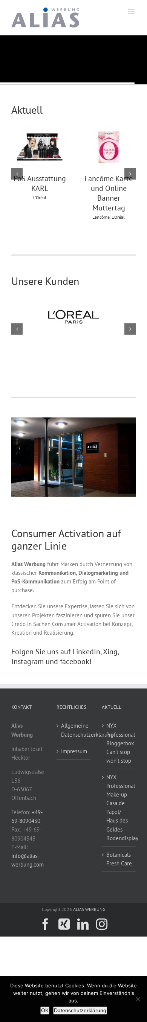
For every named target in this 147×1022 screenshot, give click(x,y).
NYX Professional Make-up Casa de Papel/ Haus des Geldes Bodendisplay (119, 808)
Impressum (74, 751)
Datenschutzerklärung (80, 1010)
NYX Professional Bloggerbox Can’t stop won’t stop (119, 743)
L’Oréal (39, 197)
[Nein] (137, 999)
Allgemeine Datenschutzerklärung (74, 730)
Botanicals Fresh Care (119, 859)
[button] (17, 174)
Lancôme (100, 217)
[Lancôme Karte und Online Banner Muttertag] (108, 130)
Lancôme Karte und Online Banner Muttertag (108, 193)
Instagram (27, 661)
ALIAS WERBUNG (89, 909)
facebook (74, 661)
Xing (110, 651)
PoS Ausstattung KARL (39, 183)
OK (45, 1010)
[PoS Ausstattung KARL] (39, 130)
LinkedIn (86, 651)
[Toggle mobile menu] (132, 11)
